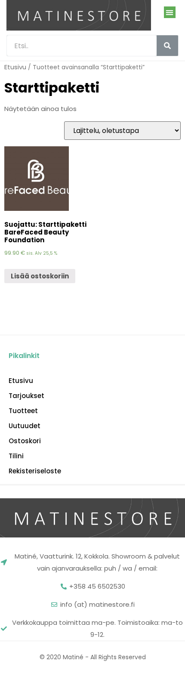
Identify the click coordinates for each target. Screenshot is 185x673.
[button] (170, 12)
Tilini (16, 456)
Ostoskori (25, 441)
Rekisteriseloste (35, 471)
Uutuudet (24, 426)
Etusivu (15, 66)
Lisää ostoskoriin (40, 276)
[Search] (167, 45)
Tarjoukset (26, 396)
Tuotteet (23, 411)
